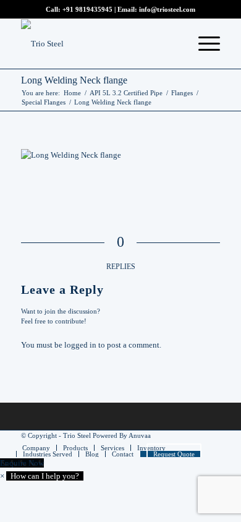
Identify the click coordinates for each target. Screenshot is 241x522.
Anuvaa (140, 435)
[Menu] (203, 44)
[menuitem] (174, 44)
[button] (41, 476)
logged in (80, 344)
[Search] (174, 44)
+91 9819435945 (87, 9)
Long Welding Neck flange (74, 80)
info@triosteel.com (166, 9)
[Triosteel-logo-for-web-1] (100, 44)
